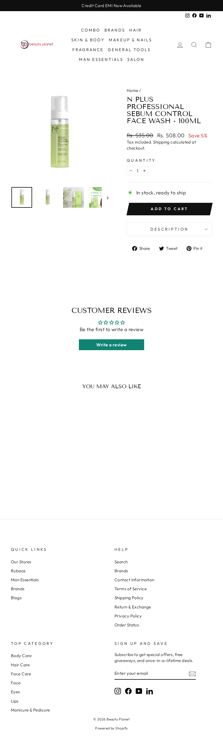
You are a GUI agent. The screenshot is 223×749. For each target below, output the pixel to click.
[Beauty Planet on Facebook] (128, 691)
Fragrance (88, 49)
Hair (135, 30)
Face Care (21, 673)
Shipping (161, 142)
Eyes (15, 691)
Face (16, 682)
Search (121, 561)
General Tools (129, 49)
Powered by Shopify (111, 728)
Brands (114, 30)
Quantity (141, 160)
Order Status (126, 624)
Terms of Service (130, 588)
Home (132, 90)
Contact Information (134, 579)
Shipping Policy (129, 597)
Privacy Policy (128, 616)
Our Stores (21, 561)
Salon (135, 59)
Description (169, 229)
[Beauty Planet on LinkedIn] (149, 691)
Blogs (16, 597)
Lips (14, 701)
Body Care (21, 655)
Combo (90, 30)
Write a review (111, 344)
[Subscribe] (192, 673)
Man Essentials (101, 59)
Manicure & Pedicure (30, 710)
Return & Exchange (132, 607)
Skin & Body (88, 39)
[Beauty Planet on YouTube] (139, 691)
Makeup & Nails (130, 39)
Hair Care (20, 664)
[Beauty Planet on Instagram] (117, 691)
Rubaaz (18, 570)
